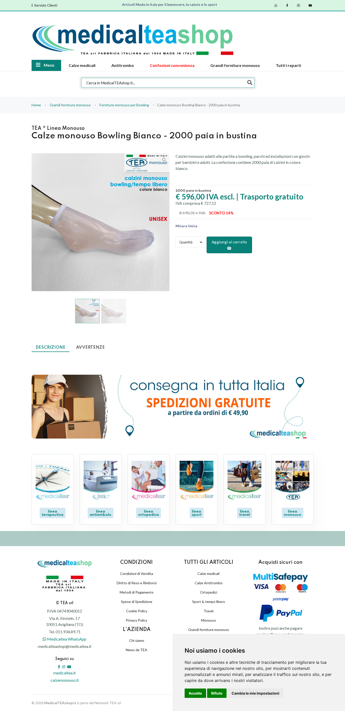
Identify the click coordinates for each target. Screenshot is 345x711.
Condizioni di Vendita (136, 573)
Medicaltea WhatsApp (66, 639)
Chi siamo (136, 640)
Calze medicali (82, 65)
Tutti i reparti (288, 65)
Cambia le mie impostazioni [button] (255, 693)
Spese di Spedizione (136, 601)
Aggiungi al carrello (229, 242)
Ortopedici (208, 592)
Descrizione (50, 347)
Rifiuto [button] (217, 693)
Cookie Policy (136, 611)
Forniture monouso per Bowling (124, 105)
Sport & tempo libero (208, 601)
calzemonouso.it (65, 680)
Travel (208, 611)
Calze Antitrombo (209, 583)
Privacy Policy (136, 620)
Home (36, 105)
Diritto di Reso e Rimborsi (137, 583)
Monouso (208, 620)
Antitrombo (122, 65)
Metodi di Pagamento (137, 592)
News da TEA (136, 650)
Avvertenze (90, 347)
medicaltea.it (64, 672)
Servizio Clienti (45, 5)
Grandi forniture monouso (235, 65)
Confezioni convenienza (172, 65)
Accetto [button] (195, 693)
